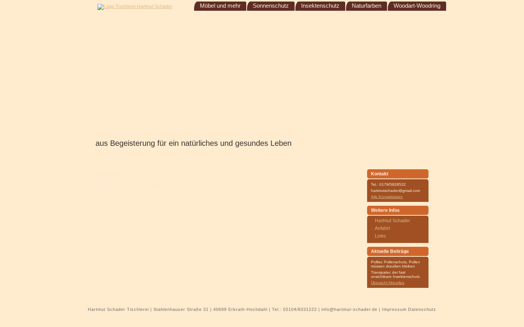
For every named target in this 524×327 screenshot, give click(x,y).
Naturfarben (366, 6)
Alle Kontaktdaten (387, 197)
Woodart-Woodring (417, 6)
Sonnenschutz (271, 6)
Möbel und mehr (220, 6)
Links (380, 236)
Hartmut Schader (392, 220)
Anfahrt (382, 228)
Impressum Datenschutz (409, 309)
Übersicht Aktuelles (387, 283)
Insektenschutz (320, 6)
